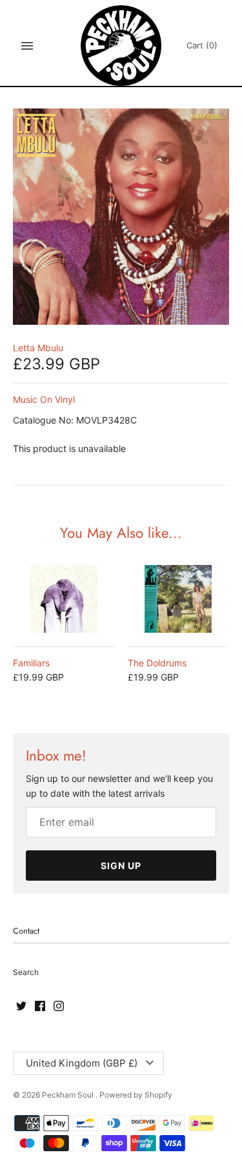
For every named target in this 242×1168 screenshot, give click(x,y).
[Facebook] (40, 1006)
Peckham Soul (69, 1095)
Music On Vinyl (44, 399)
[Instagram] (59, 1006)
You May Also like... (121, 532)
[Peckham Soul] (121, 45)
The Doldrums (157, 662)
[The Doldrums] (179, 599)
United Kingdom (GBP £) (81, 1063)
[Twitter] (21, 1006)
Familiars (31, 662)
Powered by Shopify (135, 1095)
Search (26, 972)
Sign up (121, 865)
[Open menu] (27, 46)
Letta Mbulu (38, 347)
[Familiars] (64, 599)
